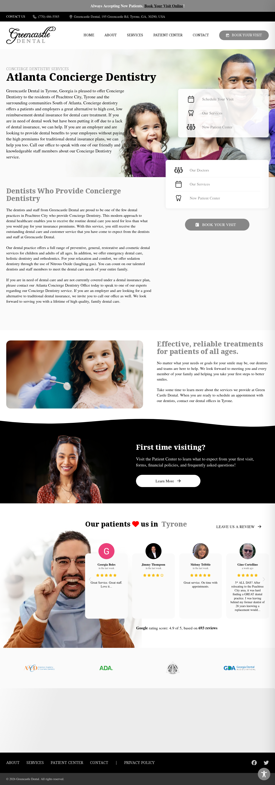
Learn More (165, 480)
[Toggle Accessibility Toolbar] (264, 774)
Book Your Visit (247, 35)
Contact (201, 35)
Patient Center (167, 35)
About (111, 35)
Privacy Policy (139, 762)
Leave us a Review (235, 526)
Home (89, 35)
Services (135, 35)
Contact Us (15, 16)
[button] (90, 579)
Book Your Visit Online (163, 6)
